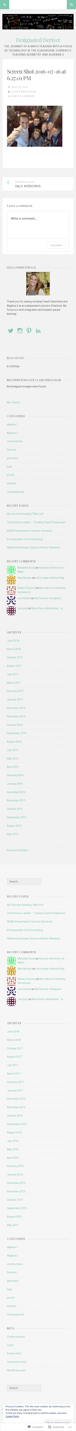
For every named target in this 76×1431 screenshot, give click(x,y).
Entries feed (14, 1353)
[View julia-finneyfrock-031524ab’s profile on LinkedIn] (38, 331)
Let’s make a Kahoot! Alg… (51, 577)
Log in (10, 1344)
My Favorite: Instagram (48, 598)
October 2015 (15, 808)
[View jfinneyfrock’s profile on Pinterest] (29, 331)
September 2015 (17, 817)
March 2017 (14, 682)
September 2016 (17, 733)
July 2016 (12, 750)
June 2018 (13, 640)
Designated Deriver (38, 40)
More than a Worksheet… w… (48, 608)
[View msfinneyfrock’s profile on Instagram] (20, 331)
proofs (11, 474)
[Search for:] (24, 881)
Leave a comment (23, 96)
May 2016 (12, 758)
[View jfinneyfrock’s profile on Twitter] (11, 331)
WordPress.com (16, 1370)
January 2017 (15, 699)
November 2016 (16, 716)
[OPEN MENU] (4, 4)
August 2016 (14, 741)
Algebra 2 (12, 432)
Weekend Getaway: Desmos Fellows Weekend (33, 547)
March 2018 (14, 649)
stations (11, 483)
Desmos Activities (17, 850)
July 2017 (12, 674)
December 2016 (16, 707)
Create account (16, 1336)
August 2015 (14, 825)
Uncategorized (15, 491)
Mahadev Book (26, 567)
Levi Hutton (24, 598)
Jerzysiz (22, 608)
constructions (15, 441)
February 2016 (15, 775)
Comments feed (16, 1361)
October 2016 (15, 724)
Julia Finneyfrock (23, 91)
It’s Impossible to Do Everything (25, 539)
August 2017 (14, 665)
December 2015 (16, 792)
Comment (56, 245)
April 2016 (13, 766)
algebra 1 (12, 424)
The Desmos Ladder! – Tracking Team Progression (36, 522)
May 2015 (12, 834)
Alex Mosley (25, 577)
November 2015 (16, 800)
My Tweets (13, 402)
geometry (12, 458)
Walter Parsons (26, 587)
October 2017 (15, 657)
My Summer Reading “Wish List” (25, 513)
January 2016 (15, 783)
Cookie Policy (12, 1416)
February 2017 (15, 691)
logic (9, 466)
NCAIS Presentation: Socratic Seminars (29, 530)
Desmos (11, 449)
